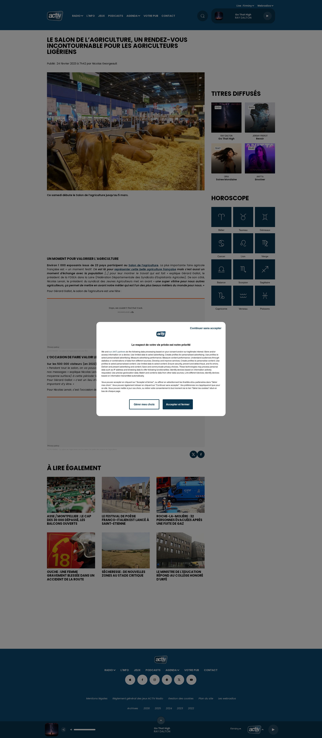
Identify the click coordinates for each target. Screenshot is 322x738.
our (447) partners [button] (117, 351)
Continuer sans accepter (205, 328)
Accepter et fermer (178, 404)
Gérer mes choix (144, 404)
